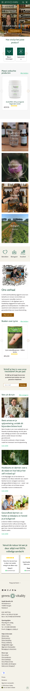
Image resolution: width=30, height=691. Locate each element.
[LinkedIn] (15, 590)
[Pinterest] (12, 590)
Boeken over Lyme (10, 321)
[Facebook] (2, 590)
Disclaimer (4, 680)
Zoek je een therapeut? (8, 666)
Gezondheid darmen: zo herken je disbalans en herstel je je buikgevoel (14, 516)
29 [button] (10, 60)
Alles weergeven (23, 395)
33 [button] (16, 60)
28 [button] (25, 58)
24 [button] (19, 58)
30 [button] (12, 60)
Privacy (3, 677)
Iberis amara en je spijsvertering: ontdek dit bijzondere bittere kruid (12, 423)
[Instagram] (7, 590)
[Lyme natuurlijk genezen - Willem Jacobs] (15, 337)
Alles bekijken (24, 73)
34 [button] (18, 60)
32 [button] (15, 60)
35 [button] (20, 60)
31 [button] (13, 60)
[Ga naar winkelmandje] (27, 2)
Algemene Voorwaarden (8, 647)
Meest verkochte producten (9, 72)
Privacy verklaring (7, 642)
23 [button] (17, 58)
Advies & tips (5, 636)
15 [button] (4, 58)
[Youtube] (5, 590)
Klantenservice (6, 638)
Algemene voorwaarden (8, 683)
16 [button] (6, 58)
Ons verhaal (5, 655)
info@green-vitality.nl (11, 629)
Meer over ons (8, 315)
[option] (15, 20)
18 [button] (9, 58)
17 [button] (8, 58)
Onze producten (15, 31)
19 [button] (11, 58)
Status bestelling (6, 640)
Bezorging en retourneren (9, 649)
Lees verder (5, 446)
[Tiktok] (10, 590)
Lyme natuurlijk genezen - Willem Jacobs (15, 351)
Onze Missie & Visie (7, 661)
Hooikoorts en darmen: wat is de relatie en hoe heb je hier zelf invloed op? (14, 470)
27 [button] (24, 58)
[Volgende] (28, 91)
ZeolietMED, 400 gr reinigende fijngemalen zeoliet (15, 103)
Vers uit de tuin (8, 394)
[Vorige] (2, 91)
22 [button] (16, 58)
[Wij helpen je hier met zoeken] (23, 2)
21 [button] (14, 58)
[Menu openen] (2, 2)
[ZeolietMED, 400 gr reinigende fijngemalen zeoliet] (15, 89)
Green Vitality (9, 685)
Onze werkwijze (6, 659)
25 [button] (20, 58)
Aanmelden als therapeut (9, 664)
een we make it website (9, 687)
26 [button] (22, 58)
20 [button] (12, 58)
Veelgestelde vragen (7, 645)
